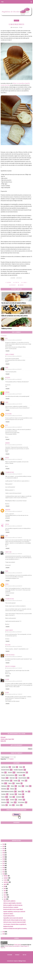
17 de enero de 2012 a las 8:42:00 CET (14, 340)
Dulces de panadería (22, 778)
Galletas (10, 783)
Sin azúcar (3, 799)
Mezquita (7, 377)
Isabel (6, 402)
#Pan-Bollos (19, 278)
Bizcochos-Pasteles (5, 769)
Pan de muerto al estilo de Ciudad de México (13, 303)
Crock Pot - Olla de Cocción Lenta (7, 775)
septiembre (6, 882)
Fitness (22, 780)
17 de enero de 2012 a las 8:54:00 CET (14, 356)
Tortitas (3, 805)
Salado (10, 797)
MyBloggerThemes (22, 961)
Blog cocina (8, 414)
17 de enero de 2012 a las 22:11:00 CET (14, 600)
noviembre (6, 878)
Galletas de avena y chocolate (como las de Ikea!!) (14, 922)
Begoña (7, 679)
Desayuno (16, 20)
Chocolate (10, 772)
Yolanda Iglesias (9, 472)
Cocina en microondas (21, 772)
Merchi (7, 457)
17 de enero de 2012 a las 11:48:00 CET (14, 427)
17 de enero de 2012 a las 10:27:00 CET (14, 415)
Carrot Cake (8, 552)
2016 (3, 865)
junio (5, 888)
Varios (10, 805)
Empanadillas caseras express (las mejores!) (13, 918)
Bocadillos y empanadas (18, 769)
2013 (3, 872)
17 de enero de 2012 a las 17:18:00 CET (14, 537)
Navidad (19, 791)
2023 (3, 850)
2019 (3, 859)
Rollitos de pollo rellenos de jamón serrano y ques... (14, 920)
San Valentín (18, 797)
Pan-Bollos (3, 794)
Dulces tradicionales (5, 780)
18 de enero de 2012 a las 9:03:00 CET (14, 632)
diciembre (6, 875)
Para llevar (12, 794)
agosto (5, 884)
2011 (3, 931)
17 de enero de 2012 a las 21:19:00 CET (14, 586)
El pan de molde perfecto (8, 915)
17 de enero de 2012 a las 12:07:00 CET (14, 444)
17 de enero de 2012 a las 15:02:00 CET (14, 526)
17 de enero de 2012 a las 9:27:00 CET (14, 394)
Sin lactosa (3, 802)
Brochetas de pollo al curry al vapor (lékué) (13, 909)
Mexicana (12, 788)
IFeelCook (7, 645)
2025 (3, 846)
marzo (5, 895)
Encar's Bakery (9, 630)
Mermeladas (3, 788)
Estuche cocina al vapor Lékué (7, 739)
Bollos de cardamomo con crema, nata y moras (14, 316)
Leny (6, 536)
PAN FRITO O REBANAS (10, 666)
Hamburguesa (4, 786)
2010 (3, 934)
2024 (3, 848)
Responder (7, 350)
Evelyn (7, 524)
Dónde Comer (12, 778)
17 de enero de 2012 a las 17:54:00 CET (14, 553)
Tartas (12, 802)
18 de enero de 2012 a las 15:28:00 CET (14, 656)
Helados (12, 786)
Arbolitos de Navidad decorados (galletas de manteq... (15, 928)
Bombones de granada (8, 926)
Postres (3, 797)
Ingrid (6, 584)
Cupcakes (20, 775)
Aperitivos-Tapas (4, 767)
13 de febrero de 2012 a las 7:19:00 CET (14, 694)
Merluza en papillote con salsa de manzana (12, 905)
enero (5, 899)
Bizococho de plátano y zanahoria (10, 907)
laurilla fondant (9, 354)
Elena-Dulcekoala (9, 655)
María (6, 367)
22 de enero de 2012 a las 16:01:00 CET (14, 681)
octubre (5, 880)
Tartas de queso (21, 802)
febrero (5, 897)
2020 (3, 857)
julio (5, 886)
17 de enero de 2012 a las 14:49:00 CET (14, 511)
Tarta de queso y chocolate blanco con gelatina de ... (15, 924)
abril (5, 892)
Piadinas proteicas (6, 328)
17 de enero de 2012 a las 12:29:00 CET (14, 459)
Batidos (13, 767)
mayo (5, 890)
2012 (3, 874)
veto (6, 425)
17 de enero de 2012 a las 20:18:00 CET (14, 572)
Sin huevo (20, 799)
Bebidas (20, 767)
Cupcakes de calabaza (8, 913)
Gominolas (18, 783)
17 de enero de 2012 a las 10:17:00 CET (14, 404)
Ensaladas (16, 780)
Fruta (2, 783)
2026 (3, 844)
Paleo (26, 791)
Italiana (26, 786)
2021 (3, 855)
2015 (3, 867)
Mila (6, 338)
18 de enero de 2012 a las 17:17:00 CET (14, 668)
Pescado (20, 794)
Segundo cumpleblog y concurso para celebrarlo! (14, 911)
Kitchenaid (3, 737)
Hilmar (7, 692)
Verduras (18, 805)
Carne (2, 772)
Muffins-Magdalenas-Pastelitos (7, 791)
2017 (3, 863)
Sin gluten (12, 799)
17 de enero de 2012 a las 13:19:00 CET (14, 474)
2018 (3, 861)
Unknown (7, 510)
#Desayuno (12, 278)
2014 (3, 869)
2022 (3, 852)
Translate (11, 759)
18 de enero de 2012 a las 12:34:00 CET (14, 646)
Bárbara (7, 392)
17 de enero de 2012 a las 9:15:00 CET (14, 369)
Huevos (19, 786)
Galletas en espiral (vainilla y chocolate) (12, 903)
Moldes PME (3, 741)
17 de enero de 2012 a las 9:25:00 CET (14, 379)
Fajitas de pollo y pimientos (9, 901)
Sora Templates (15, 961)
